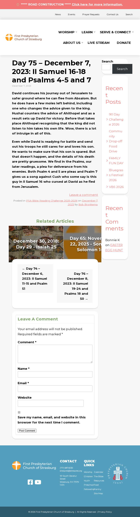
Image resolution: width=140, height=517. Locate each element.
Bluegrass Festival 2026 (116, 175)
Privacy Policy (105, 512)
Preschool (89, 485)
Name (24, 368)
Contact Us (112, 14)
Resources (99, 480)
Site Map (98, 493)
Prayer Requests (90, 14)
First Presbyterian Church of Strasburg (23, 37)
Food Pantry (97, 487)
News (58, 14)
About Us (71, 43)
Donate (124, 43)
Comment (27, 342)
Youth (87, 480)
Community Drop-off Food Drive (115, 141)
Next (105, 244)
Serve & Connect (115, 32)
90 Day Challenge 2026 (116, 119)
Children (88, 476)
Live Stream (99, 43)
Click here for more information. (97, 4)
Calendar (98, 472)
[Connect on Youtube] (38, 482)
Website (25, 397)
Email (23, 383)
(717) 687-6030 (66, 468)
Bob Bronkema (88, 204)
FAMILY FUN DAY (116, 160)
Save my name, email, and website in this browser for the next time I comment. (52, 419)
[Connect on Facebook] (30, 482)
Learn (87, 32)
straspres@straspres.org (71, 471)
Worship (66, 32)
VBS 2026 (116, 187)
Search (129, 14)
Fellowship (89, 489)
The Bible (98, 476)
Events (71, 14)
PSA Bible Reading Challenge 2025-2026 (51, 200)
